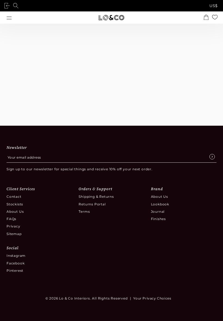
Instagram (16, 256)
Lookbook (160, 204)
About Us (15, 211)
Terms (84, 211)
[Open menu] (9, 17)
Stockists (15, 204)
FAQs (11, 219)
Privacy (13, 226)
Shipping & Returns (96, 197)
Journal (158, 211)
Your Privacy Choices (152, 298)
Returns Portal (92, 204)
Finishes (158, 219)
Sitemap (14, 234)
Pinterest (15, 270)
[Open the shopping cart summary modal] (207, 17)
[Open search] (17, 5)
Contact (14, 197)
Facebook (15, 263)
